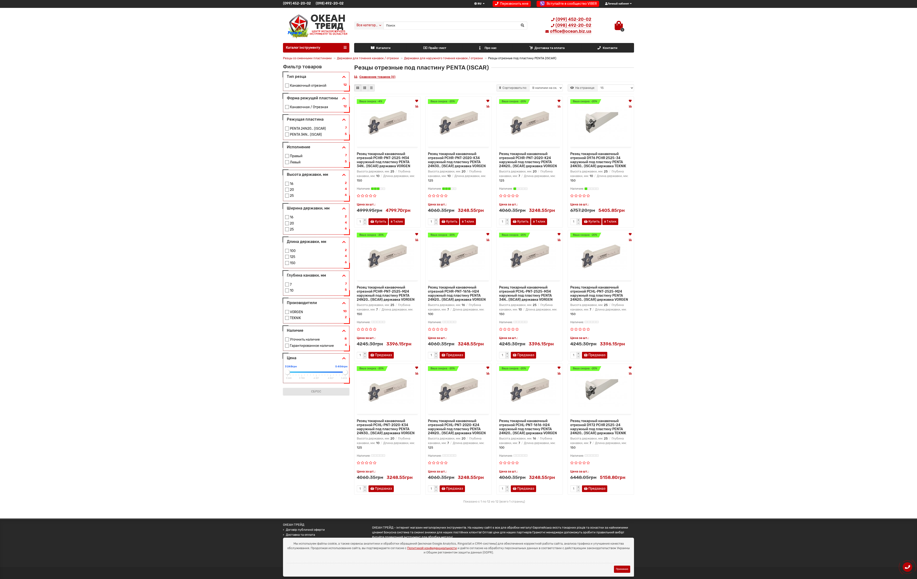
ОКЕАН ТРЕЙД (293, 524)
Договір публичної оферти (305, 529)
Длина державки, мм (306, 241)
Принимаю (622, 569)
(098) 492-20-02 (330, 3)
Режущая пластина (305, 119)
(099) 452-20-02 (297, 3)
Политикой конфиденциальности (432, 548)
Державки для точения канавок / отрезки (368, 58)
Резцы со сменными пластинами (307, 58)
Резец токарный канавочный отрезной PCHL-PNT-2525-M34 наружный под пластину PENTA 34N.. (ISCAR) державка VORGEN (526, 293)
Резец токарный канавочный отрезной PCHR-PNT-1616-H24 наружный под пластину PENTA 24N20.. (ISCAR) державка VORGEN (457, 293)
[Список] (364, 87)
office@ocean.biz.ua (570, 31)
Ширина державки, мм (308, 208)
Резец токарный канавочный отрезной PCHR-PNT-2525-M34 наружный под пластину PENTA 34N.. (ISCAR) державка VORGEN (383, 160)
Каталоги (383, 48)
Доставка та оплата (549, 48)
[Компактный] (371, 87)
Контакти (610, 48)
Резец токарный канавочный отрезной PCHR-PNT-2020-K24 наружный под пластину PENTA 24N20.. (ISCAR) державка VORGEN (528, 160)
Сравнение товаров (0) (377, 77)
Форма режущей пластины (312, 98)
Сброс (316, 391)
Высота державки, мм (307, 174)
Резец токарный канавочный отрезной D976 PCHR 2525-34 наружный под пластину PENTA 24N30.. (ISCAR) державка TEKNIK (598, 160)
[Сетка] (357, 87)
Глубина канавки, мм (306, 275)
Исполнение (298, 147)
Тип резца (296, 76)
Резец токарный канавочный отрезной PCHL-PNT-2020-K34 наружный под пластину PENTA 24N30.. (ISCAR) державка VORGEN (386, 427)
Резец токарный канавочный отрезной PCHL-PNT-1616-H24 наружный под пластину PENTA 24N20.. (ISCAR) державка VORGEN (528, 427)
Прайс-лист (437, 48)
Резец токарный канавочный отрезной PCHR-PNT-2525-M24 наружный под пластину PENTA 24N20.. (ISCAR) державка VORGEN (386, 293)
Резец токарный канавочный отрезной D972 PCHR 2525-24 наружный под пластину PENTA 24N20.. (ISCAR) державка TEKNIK (598, 427)
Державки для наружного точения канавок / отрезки (443, 58)
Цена (291, 358)
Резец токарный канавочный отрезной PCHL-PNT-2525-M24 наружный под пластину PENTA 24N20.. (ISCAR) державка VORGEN (599, 293)
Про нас (490, 48)
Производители (302, 302)
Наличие (295, 330)
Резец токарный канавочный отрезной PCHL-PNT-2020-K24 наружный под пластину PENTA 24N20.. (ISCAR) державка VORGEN (457, 427)
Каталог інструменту (303, 48)
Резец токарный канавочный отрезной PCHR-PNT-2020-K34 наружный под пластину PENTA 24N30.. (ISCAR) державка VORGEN (457, 160)
